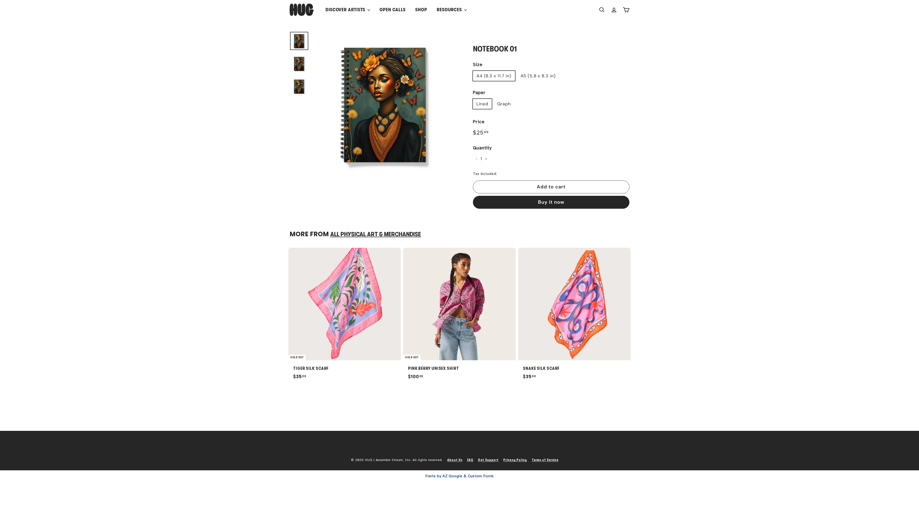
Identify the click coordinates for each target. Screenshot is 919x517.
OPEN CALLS (393, 9)
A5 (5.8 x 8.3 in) (538, 76)
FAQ (470, 460)
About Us (454, 460)
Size (477, 64)
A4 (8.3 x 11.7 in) (493, 76)
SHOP (421, 9)
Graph (504, 104)
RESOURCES (450, 9)
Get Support (488, 460)
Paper (479, 93)
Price (479, 122)
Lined (482, 104)
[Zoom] (384, 103)
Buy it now (551, 202)
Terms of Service (545, 460)
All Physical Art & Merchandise (375, 234)
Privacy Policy (515, 460)
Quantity (482, 148)
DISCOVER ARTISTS (345, 9)
